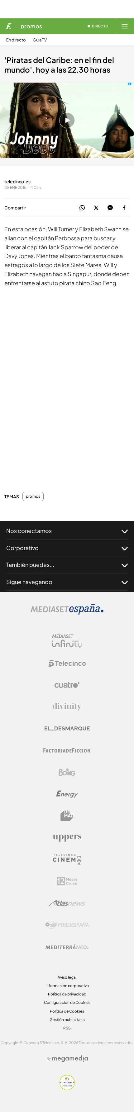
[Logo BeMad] (67, 816)
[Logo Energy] (67, 794)
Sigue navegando (29, 581)
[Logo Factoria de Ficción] (67, 750)
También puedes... (30, 564)
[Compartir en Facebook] (124, 208)
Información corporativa (67, 985)
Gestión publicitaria (67, 1019)
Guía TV (40, 40)
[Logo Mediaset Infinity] (67, 641)
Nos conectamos (29, 530)
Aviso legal (67, 977)
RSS (67, 1028)
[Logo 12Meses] (67, 881)
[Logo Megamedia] (70, 1059)
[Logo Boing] (67, 772)
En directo (16, 40)
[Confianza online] (67, 1088)
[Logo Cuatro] (67, 685)
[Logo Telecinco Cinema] (67, 859)
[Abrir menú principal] (125, 26)
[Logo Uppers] (67, 838)
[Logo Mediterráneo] (67, 946)
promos (31, 26)
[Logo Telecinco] (67, 663)
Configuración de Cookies (67, 1002)
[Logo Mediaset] (67, 613)
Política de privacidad (67, 994)
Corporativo (22, 547)
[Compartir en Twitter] (96, 208)
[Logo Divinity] (67, 707)
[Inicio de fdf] (9, 26)
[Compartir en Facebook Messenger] (110, 208)
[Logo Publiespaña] (67, 925)
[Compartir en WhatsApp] (82, 208)
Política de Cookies (67, 1011)
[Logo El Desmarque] (67, 728)
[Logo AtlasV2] (67, 903)
